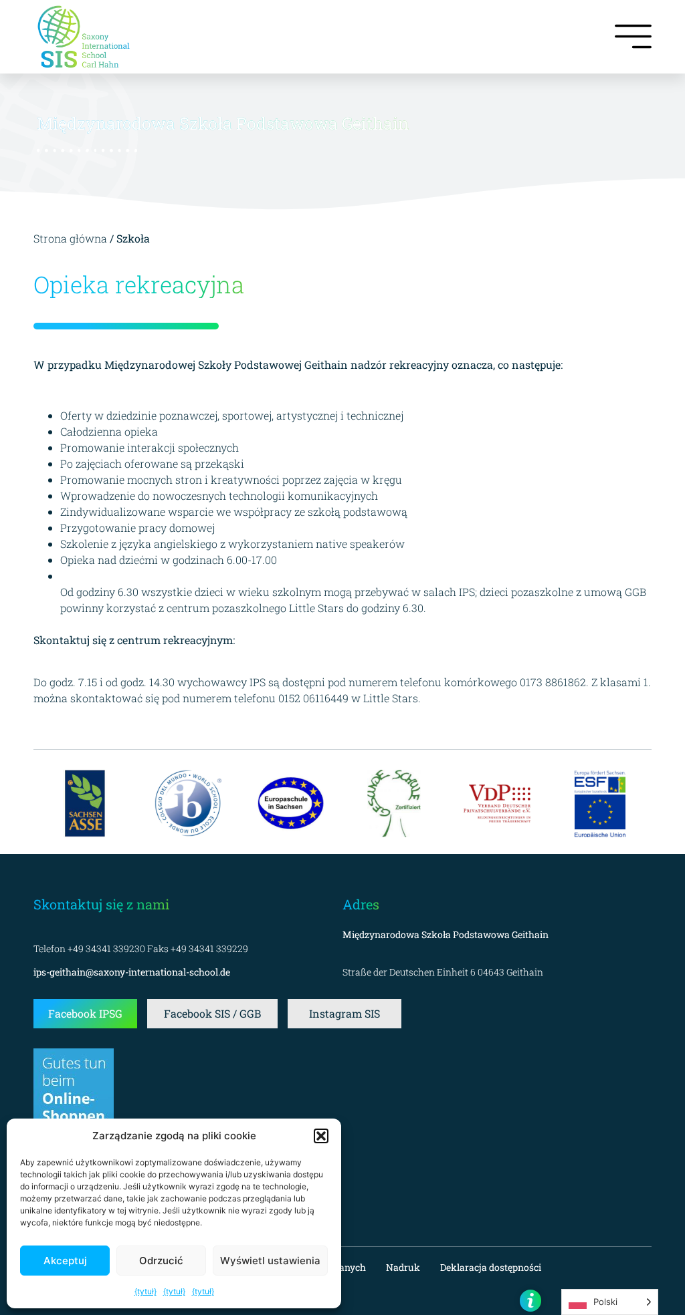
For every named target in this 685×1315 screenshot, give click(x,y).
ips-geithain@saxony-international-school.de (131, 972)
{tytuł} (145, 1291)
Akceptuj (65, 1260)
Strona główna (71, 238)
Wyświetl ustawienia (270, 1260)
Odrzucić (161, 1260)
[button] (321, 1136)
